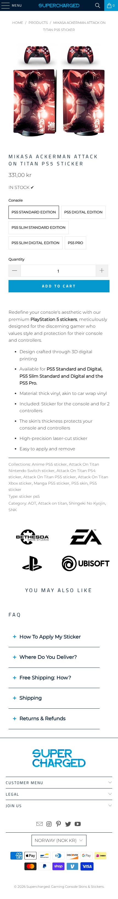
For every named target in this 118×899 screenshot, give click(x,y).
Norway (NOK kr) (56, 840)
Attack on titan (52, 503)
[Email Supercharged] (40, 824)
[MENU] (2, 5)
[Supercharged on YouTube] (78, 824)
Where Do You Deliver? (48, 657)
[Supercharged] (59, 5)
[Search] (97, 5)
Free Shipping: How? (45, 678)
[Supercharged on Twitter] (68, 824)
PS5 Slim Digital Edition (36, 243)
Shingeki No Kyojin (87, 503)
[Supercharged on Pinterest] (59, 824)
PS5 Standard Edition (34, 212)
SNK (13, 509)
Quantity (16, 259)
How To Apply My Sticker (50, 637)
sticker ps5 (29, 496)
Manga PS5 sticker (51, 483)
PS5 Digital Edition (83, 212)
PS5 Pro (75, 243)
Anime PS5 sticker (49, 464)
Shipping (30, 698)
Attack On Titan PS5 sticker (49, 476)
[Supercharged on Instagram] (49, 824)
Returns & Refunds (42, 719)
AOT (32, 503)
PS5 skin (79, 483)
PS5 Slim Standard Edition (39, 227)
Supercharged (38, 886)
